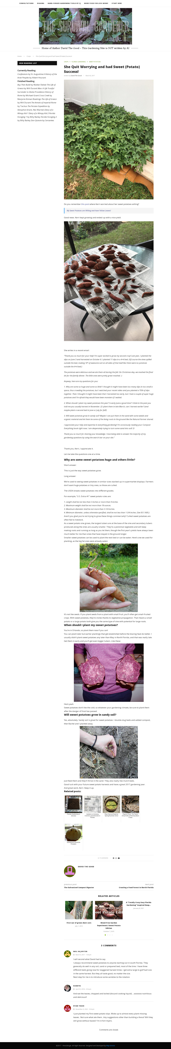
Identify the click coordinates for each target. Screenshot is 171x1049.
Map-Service (110, 1045)
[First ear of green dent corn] (79, 910)
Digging (40, 3)
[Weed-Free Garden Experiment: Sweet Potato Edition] (109, 910)
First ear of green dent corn (79, 923)
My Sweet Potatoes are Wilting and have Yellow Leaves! (89, 210)
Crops (29, 56)
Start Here (117, 3)
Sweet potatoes (95, 62)
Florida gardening (79, 62)
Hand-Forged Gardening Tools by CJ (64, 3)
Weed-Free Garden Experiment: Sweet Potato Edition (109, 925)
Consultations (26, 3)
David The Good (76, 76)
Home (19, 56)
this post (85, 204)
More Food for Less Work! (96, 3)
